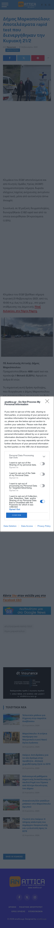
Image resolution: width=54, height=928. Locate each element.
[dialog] (27, 464)
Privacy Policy (44, 526)
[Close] (48, 402)
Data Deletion (10, 526)
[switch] (42, 463)
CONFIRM (16, 515)
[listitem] (27, 456)
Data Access (27, 526)
